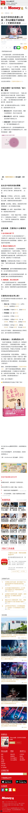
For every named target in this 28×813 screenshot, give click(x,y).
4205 (16, 316)
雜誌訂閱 (12, 754)
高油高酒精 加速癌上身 (13, 531)
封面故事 (3, 763)
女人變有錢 (3, 767)
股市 (12, 13)
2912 (16, 313)
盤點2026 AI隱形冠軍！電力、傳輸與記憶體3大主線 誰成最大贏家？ (15, 600)
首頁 (2, 13)
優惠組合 (12, 742)
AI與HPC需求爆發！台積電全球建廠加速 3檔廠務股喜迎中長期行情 (14, 635)
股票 (2, 754)
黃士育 (8, 603)
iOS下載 (23, 571)
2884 (23, 327)
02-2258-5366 (9, 801)
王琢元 (25, 43)
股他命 (8, 597)
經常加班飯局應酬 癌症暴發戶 (5, 532)
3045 (6, 306)
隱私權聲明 (22, 760)
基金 (2, 756)
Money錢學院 (13, 760)
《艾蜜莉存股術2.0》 (16, 81)
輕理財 (2, 761)
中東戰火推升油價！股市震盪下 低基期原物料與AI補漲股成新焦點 (15, 582)
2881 (16, 325)
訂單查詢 (22, 754)
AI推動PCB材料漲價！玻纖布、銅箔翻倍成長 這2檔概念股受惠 (15, 594)
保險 (2, 758)
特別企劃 (3, 765)
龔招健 (8, 585)
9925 (23, 309)
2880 (15, 321)
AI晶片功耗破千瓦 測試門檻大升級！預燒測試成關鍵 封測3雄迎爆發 (13, 725)
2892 (6, 321)
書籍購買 (12, 756)
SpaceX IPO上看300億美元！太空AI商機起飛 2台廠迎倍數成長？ (14, 658)
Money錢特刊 (13, 758)
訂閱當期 (18, 742)
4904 (16, 306)
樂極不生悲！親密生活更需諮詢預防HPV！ (22, 510)
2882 (6, 327)
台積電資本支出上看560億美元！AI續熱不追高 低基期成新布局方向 (13, 702)
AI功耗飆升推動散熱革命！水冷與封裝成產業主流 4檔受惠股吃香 (15, 588)
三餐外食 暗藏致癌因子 (14, 520)
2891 (15, 327)
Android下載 (15, 571)
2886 (16, 319)
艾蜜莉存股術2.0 (10, 177)
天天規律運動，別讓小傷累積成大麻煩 (5, 543)
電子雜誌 (22, 758)
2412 (17, 304)
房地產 (2, 760)
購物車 (21, 756)
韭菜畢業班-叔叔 (10, 591)
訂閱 (25, 774)
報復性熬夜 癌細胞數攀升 (5, 521)
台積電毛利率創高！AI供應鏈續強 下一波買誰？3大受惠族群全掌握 (15, 606)
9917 (16, 309)
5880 (23, 321)
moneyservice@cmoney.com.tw (10, 803)
